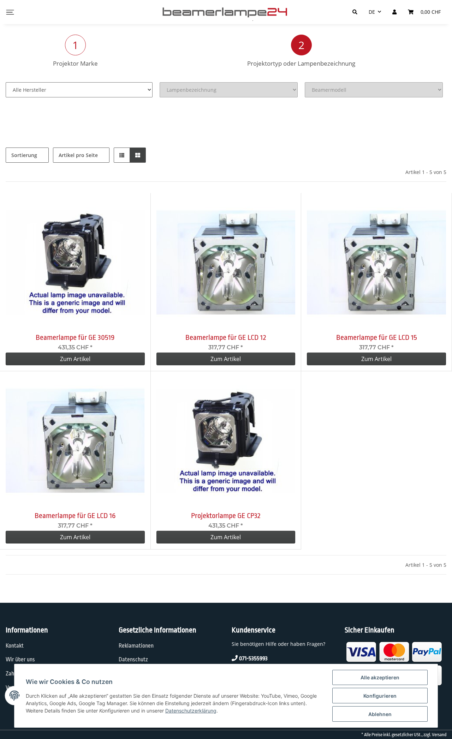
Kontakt (15, 646)
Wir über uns (20, 659)
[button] (122, 155)
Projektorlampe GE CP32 (226, 515)
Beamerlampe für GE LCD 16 (75, 515)
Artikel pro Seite (78, 155)
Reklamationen (136, 646)
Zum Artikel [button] (75, 359)
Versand (439, 734)
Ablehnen (380, 714)
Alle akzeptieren (380, 677)
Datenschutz (133, 659)
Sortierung (24, 155)
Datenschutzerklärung (190, 711)
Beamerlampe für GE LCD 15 (376, 337)
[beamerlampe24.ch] (226, 12)
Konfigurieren (380, 696)
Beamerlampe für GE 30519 (75, 337)
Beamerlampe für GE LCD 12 (225, 337)
